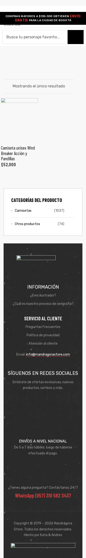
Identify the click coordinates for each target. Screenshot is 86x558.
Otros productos (27, 224)
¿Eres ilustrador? (43, 295)
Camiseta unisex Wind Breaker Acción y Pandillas (18, 153)
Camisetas (23, 211)
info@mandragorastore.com (48, 354)
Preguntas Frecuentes (43, 327)
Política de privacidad (43, 335)
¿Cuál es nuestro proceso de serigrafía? (43, 304)
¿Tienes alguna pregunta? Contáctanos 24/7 (43, 488)
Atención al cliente (43, 344)
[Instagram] (50, 400)
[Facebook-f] (36, 400)
